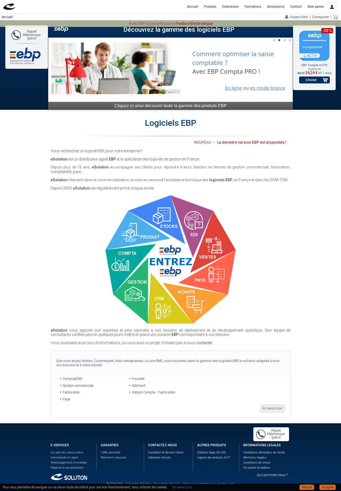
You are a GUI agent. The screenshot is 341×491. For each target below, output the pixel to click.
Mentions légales (254, 457)
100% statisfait (110, 452)
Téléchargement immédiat (69, 462)
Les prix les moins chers (67, 452)
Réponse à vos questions (67, 467)
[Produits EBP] (170, 259)
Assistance (275, 7)
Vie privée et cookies (256, 467)
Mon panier (316, 7)
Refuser (307, 487)
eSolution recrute (159, 457)
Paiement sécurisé (113, 457)
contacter (204, 343)
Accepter (328, 487)
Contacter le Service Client (166, 452)
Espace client (299, 17)
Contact (296, 7)
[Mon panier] (335, 17)
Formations (253, 7)
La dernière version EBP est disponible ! (251, 142)
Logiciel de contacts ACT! (213, 457)
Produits (210, 7)
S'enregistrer (320, 17)
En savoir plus (272, 408)
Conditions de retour (256, 462)
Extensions (230, 7)
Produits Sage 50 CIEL (211, 452)
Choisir (311, 80)
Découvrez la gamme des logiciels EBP (178, 29)
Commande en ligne (64, 457)
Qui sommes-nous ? (272, 475)
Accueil (192, 7)
